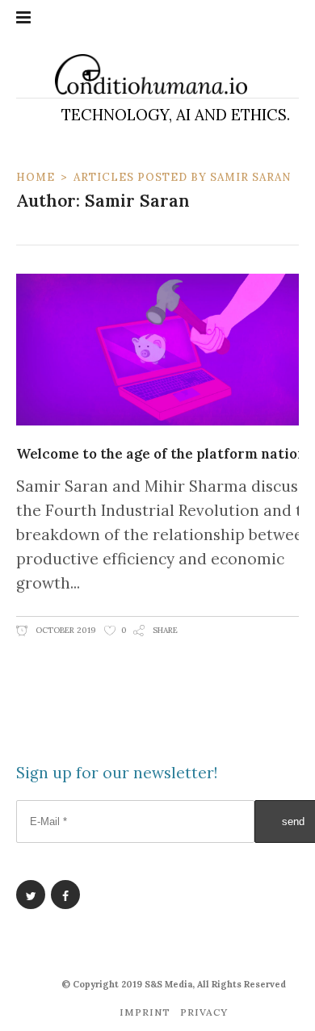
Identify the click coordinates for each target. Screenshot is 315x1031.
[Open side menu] (23, 18)
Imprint (145, 1012)
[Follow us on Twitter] (30, 894)
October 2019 (64, 630)
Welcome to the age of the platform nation (161, 454)
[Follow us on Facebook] (65, 894)
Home (35, 177)
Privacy (204, 1012)
